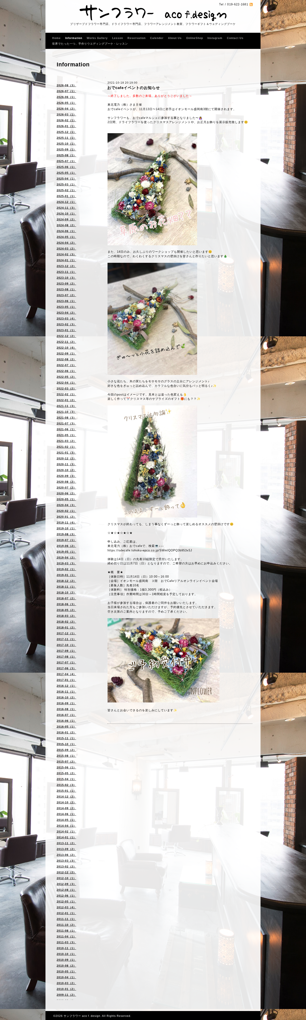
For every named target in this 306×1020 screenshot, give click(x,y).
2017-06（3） (66, 668)
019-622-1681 (237, 4)
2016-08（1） (66, 709)
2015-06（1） (66, 767)
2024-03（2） (66, 248)
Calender (157, 38)
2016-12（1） (66, 685)
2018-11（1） (66, 586)
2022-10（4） (66, 347)
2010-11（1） (66, 948)
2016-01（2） (66, 732)
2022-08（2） (66, 359)
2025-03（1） (66, 184)
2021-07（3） (66, 423)
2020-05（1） (66, 499)
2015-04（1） (66, 779)
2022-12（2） (66, 336)
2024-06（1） (66, 231)
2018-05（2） (66, 610)
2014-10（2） (66, 802)
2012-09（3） (66, 884)
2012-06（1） (66, 895)
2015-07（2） (66, 761)
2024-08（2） (66, 225)
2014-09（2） (66, 808)
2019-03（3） (66, 563)
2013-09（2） (66, 849)
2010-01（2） (66, 989)
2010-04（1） (66, 977)
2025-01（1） (66, 196)
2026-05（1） (66, 102)
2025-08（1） (66, 155)
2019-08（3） (66, 534)
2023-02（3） (66, 324)
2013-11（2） (66, 843)
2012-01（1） (66, 913)
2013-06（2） (66, 855)
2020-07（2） (66, 487)
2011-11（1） (66, 919)
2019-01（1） (66, 575)
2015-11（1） (66, 738)
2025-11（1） (66, 137)
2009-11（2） (66, 994)
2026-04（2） (66, 108)
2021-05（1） (66, 435)
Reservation (136, 38)
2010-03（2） (66, 983)
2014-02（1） (66, 831)
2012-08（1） (66, 890)
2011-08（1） (66, 930)
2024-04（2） (66, 242)
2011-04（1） (66, 936)
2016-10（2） (66, 697)
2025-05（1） (66, 172)
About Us (175, 38)
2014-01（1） (66, 837)
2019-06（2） (66, 546)
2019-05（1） (66, 551)
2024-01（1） (66, 260)
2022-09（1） (66, 353)
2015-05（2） (66, 773)
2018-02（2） (66, 621)
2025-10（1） (66, 143)
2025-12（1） (66, 132)
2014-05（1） (66, 820)
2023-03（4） (66, 318)
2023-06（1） (66, 301)
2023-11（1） (66, 272)
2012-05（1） (66, 901)
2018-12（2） (66, 581)
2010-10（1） (66, 954)
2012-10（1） (66, 878)
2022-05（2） (66, 376)
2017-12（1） (66, 633)
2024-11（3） (66, 207)
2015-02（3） (66, 785)
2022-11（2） (66, 342)
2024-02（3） (66, 254)
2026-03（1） (66, 114)
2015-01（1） (66, 790)
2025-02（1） (66, 190)
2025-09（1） (66, 149)
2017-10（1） (66, 645)
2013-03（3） (66, 860)
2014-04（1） (66, 825)
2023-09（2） (66, 283)
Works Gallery (97, 38)
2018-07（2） (66, 598)
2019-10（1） (66, 528)
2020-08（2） (66, 481)
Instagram (214, 38)
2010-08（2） (66, 965)
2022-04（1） (66, 382)
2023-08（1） (66, 289)
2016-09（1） (66, 703)
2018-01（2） (66, 627)
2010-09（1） (66, 959)
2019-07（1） (66, 540)
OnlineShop (194, 38)
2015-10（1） (66, 744)
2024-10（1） (66, 213)
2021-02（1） (66, 446)
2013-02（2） (66, 866)
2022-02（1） (66, 394)
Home (56, 38)
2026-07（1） (66, 91)
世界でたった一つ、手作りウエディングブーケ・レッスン (90, 43)
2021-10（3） (66, 411)
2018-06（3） (66, 604)
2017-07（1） (66, 662)
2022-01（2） (66, 400)
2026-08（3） (66, 85)
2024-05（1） (66, 237)
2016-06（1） (66, 720)
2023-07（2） (66, 295)
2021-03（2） (66, 441)
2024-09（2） (66, 219)
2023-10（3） (66, 277)
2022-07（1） (66, 365)
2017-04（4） (66, 674)
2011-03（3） (66, 942)
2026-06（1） (66, 97)
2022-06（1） (66, 371)
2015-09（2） (66, 750)
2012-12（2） (66, 872)
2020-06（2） (66, 493)
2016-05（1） (66, 726)
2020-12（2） (66, 458)
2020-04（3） (66, 505)
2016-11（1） (66, 691)
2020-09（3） (66, 476)
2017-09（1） (66, 650)
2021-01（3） (66, 452)
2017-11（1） (66, 639)
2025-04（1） (66, 178)
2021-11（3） (66, 406)
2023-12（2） (66, 266)
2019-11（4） (66, 522)
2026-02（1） (66, 120)
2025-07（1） (66, 161)
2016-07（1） (66, 715)
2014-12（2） (66, 796)
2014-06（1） (66, 814)
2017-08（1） (66, 656)
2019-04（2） (66, 557)
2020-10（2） (66, 470)
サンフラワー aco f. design (82, 1016)
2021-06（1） (66, 429)
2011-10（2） (66, 924)
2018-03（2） (66, 616)
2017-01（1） (66, 680)
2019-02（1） (66, 569)
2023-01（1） (66, 330)
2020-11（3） (66, 464)
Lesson (117, 38)
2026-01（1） (66, 126)
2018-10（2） (66, 592)
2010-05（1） (66, 971)
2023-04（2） (66, 312)
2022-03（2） (66, 388)
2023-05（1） (66, 307)
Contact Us (235, 38)
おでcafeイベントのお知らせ (133, 88)
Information (73, 38)
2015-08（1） (66, 755)
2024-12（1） (66, 202)
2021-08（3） (66, 417)
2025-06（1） (66, 167)
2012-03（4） (66, 907)
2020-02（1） (66, 511)
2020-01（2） (66, 516)
